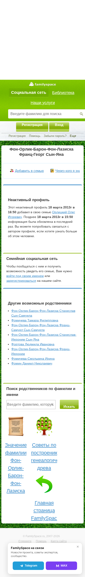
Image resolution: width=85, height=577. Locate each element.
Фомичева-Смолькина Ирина (33, 358)
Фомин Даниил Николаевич (31, 363)
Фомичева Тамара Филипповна (34, 320)
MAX (64, 565)
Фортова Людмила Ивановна (32, 344)
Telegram (31, 565)
